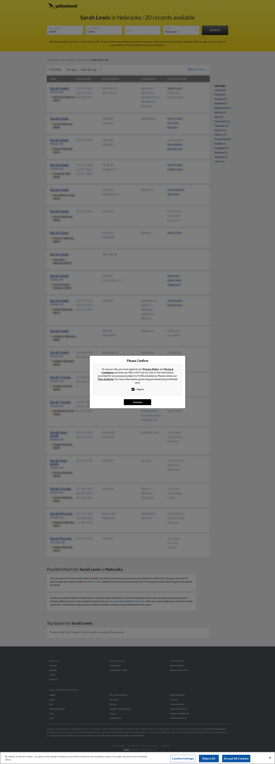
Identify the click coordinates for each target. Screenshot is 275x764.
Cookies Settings (183, 758)
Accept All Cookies (236, 758)
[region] (137, 758)
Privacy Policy (151, 369)
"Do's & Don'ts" (106, 379)
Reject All (208, 758)
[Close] (269, 757)
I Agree (139, 389)
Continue (137, 402)
